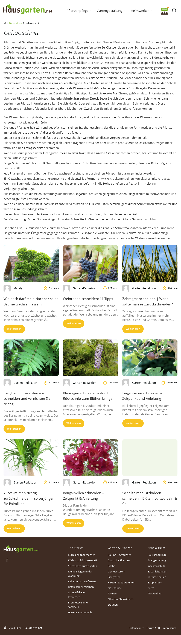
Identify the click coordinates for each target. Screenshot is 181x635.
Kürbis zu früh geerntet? (82, 560)
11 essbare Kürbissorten (82, 566)
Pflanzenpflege (78, 11)
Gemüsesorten (116, 571)
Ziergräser (114, 577)
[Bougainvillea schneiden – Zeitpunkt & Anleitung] (90, 457)
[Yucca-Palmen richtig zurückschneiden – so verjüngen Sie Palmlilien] (31, 457)
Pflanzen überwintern (120, 599)
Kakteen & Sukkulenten (121, 582)
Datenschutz (136, 628)
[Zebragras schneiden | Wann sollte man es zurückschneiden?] (149, 263)
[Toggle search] (174, 11)
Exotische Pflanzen (119, 560)
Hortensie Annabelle (80, 612)
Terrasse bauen (157, 577)
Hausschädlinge (157, 555)
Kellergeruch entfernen (82, 581)
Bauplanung (155, 582)
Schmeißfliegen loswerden (77, 595)
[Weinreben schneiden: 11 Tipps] (90, 263)
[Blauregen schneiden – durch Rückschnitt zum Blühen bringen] (90, 357)
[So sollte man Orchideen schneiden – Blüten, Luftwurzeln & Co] (149, 457)
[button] (90, 11)
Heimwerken (140, 11)
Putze (151, 588)
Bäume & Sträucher (119, 555)
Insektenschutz (156, 566)
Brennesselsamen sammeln (78, 605)
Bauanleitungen (157, 571)
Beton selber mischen (81, 587)
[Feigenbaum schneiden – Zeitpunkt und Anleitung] (149, 357)
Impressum (169, 628)
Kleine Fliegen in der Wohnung (80, 574)
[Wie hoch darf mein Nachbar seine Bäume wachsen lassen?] (31, 263)
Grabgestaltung (157, 560)
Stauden (113, 604)
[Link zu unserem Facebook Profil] (7, 560)
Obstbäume (115, 588)
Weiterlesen (14, 328)
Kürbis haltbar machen (81, 555)
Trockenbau (155, 593)
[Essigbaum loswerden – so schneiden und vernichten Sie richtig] (31, 357)
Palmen (112, 593)
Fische (111, 566)
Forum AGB (153, 628)
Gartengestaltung (109, 11)
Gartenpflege (15, 22)
